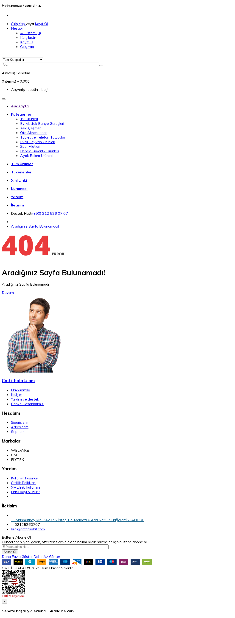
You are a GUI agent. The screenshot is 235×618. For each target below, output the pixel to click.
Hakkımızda (20, 390)
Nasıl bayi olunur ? (25, 492)
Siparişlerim (20, 422)
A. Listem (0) (30, 33)
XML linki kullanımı (25, 487)
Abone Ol (10, 552)
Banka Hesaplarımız (27, 403)
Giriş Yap (18, 23)
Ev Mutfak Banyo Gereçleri (42, 123)
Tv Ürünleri (29, 119)
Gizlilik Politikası (23, 482)
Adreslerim (19, 427)
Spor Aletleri (30, 146)
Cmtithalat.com (18, 380)
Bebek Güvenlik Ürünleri (39, 151)
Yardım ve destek (25, 399)
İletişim (16, 394)
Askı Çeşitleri (30, 128)
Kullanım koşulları (24, 478)
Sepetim (18, 431)
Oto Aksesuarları (33, 132)
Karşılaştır (28, 37)
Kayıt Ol (41, 23)
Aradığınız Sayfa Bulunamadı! (35, 226)
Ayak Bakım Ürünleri (36, 155)
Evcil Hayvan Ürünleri (37, 141)
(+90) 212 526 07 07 (50, 213)
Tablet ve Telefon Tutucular (42, 137)
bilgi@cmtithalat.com (28, 529)
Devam (8, 292)
